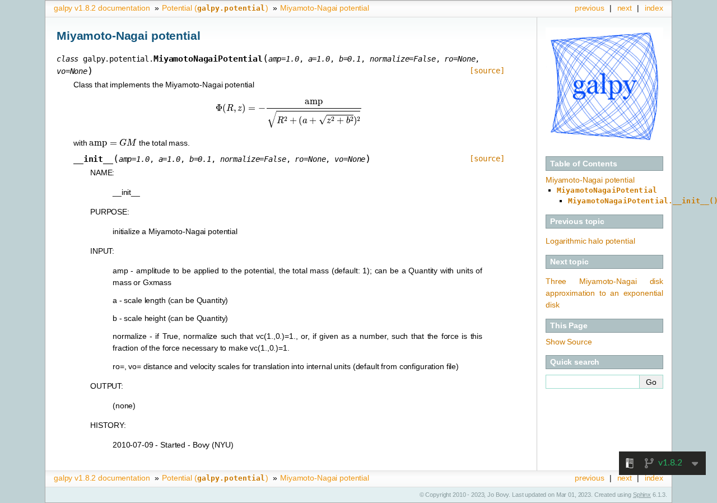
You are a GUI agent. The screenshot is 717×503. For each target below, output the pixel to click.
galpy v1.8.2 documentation (102, 7)
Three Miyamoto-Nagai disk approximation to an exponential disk (604, 293)
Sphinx (642, 494)
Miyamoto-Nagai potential (324, 7)
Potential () (215, 7)
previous (589, 7)
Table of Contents (583, 163)
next (624, 7)
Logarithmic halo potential (590, 240)
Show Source (569, 341)
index (654, 7)
